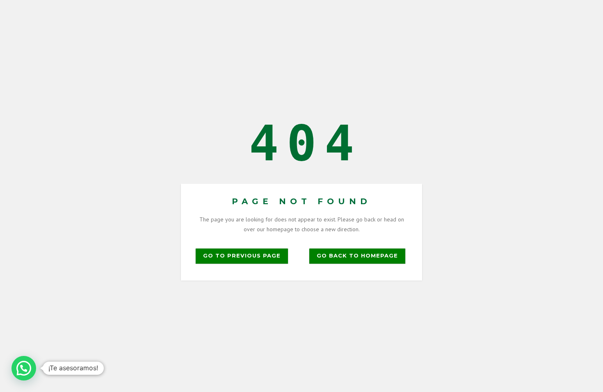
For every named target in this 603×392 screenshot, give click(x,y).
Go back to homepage (357, 255)
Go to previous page (242, 255)
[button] (23, 368)
